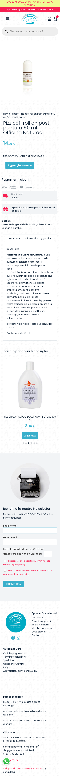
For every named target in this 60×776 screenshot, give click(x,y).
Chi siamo (37, 617)
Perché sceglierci (41, 621)
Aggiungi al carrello (20, 165)
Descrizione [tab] (14, 238)
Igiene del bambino (25, 224)
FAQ (5, 667)
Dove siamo (38, 631)
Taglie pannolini (40, 624)
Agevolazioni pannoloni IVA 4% (20, 670)
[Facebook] (13, 638)
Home (6, 113)
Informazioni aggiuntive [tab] (38, 238)
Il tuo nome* (10, 525)
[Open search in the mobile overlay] (30, 31)
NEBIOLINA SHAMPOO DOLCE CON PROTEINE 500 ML (30, 418)
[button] (23, 443)
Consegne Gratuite (14, 663)
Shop (15, 113)
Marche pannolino (42, 628)
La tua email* (11, 537)
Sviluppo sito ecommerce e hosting (23, 768)
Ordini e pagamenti (14, 653)
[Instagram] (18, 638)
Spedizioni (8, 660)
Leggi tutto (30, 435)
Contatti (36, 635)
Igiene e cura (44, 224)
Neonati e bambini (12, 228)
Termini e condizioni (14, 656)
